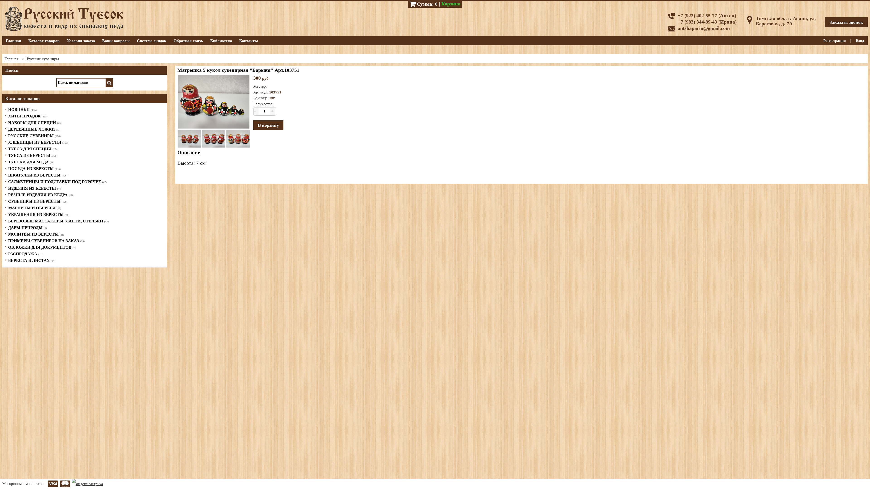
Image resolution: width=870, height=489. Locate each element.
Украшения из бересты (38, 214)
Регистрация (834, 40)
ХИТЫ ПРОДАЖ (28, 116)
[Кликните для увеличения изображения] (213, 102)
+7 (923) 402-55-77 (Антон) (707, 15)
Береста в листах (31, 260)
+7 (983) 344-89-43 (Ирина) (707, 22)
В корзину (268, 125)
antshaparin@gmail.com (704, 28)
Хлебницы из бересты (38, 142)
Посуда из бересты (34, 168)
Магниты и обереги (34, 208)
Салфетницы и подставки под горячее (57, 181)
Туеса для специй (33, 149)
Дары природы (27, 227)
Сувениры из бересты (38, 201)
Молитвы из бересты (36, 234)
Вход (860, 40)
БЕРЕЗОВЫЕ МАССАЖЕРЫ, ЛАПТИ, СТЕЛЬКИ (58, 221)
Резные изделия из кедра (41, 195)
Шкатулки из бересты (38, 175)
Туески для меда (31, 162)
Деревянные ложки (34, 129)
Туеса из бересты (32, 155)
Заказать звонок (846, 22)
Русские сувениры (34, 136)
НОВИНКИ (22, 109)
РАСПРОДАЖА (25, 254)
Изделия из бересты (35, 188)
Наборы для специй (35, 122)
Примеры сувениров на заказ (46, 241)
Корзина (450, 4)
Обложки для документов (42, 247)
